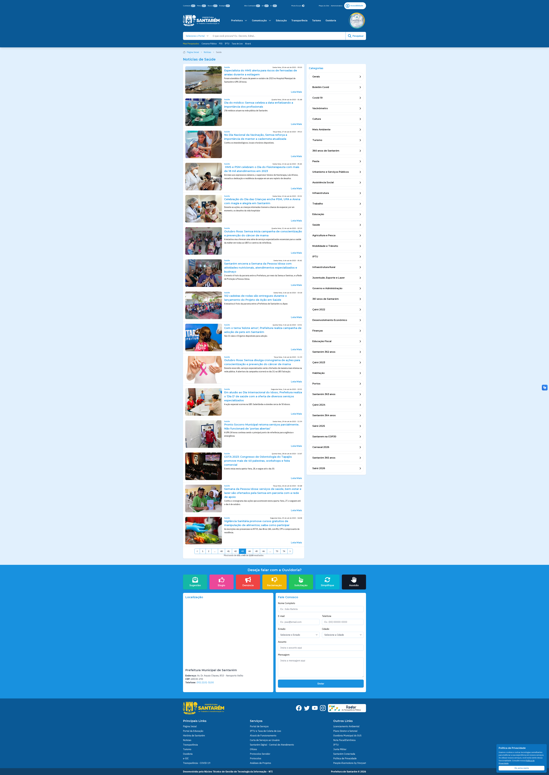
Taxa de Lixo (237, 43)
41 (228, 551)
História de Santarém (194, 735)
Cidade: (326, 628)
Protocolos (255, 758)
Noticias (187, 740)
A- (273, 6)
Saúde (227, 67)
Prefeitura (237, 20)
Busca (212, 6)
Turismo (316, 20)
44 (249, 551)
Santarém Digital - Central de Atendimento (272, 744)
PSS (220, 43)
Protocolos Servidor (260, 753)
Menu (201, 6)
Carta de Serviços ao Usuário (265, 740)
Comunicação (259, 20)
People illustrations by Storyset (349, 763)
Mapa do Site (324, 6)
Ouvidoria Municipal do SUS (347, 735)
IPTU (227, 43)
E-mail (281, 616)
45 (256, 551)
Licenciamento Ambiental (346, 726)
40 (221, 551)
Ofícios (253, 749)
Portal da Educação (193, 731)
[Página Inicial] (201, 20)
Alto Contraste (251, 6)
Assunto (282, 641)
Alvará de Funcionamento (263, 735)
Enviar (321, 683)
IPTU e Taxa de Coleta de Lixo (265, 731)
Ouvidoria (331, 20)
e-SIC (186, 758)
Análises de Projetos (260, 763)
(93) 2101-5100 (205, 682)
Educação (281, 20)
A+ (265, 6)
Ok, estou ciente (521, 768)
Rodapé (224, 6)
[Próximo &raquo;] (290, 551)
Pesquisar (358, 35)
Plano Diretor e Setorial (345, 731)
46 (263, 551)
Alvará (248, 43)
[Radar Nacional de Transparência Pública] (347, 708)
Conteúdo (189, 6)
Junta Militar (339, 749)
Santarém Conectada (344, 753)
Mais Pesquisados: (191, 43)
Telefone (326, 616)
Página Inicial (193, 52)
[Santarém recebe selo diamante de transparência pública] (357, 20)
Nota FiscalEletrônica (344, 740)
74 (284, 551)
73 (277, 551)
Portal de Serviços (259, 726)
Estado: (282, 628)
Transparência (299, 20)
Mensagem (284, 654)
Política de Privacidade (345, 758)
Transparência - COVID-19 (196, 763)
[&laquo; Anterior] (197, 551)
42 (235, 551)
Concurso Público (209, 43)
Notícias (207, 52)
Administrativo (336, 6)
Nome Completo (286, 603)
